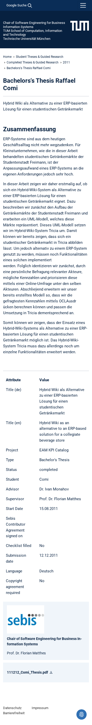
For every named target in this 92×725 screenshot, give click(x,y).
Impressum (40, 708)
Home (7, 57)
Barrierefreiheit (14, 713)
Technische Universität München (26, 39)
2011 (66, 62)
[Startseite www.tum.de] (79, 25)
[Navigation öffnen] (83, 5)
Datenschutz (12, 708)
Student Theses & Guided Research (39, 57)
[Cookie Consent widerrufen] (81, 714)
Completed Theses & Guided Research (33, 62)
